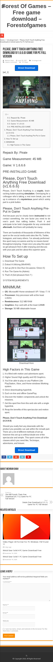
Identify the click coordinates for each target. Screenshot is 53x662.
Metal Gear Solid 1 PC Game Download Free (22, 557)
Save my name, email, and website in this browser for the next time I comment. (25, 630)
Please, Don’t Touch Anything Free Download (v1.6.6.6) (24, 131)
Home (2, 40)
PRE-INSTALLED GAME (20, 127)
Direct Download (26, 68)
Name (5, 605)
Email (5, 613)
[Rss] (27, 655)
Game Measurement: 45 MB (22, 121)
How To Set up (12, 139)
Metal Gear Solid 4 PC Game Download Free (22, 550)
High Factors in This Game (20, 145)
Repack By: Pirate (18, 118)
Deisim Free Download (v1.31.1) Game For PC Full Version (35, 503)
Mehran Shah (9, 60)
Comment (7, 582)
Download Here (26, 363)
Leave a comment (11, 62)
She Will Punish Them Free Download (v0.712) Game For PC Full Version (18, 496)
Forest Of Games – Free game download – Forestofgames (26, 15)
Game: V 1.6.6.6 (17, 124)
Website (6, 621)
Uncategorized (12, 40)
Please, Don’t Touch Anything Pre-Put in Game (27, 136)
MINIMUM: (10, 142)
